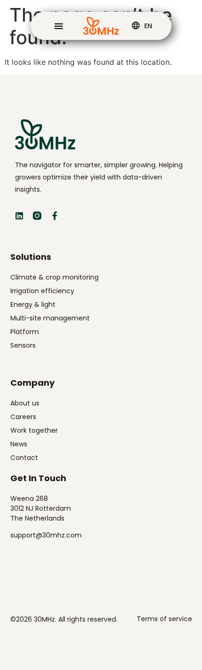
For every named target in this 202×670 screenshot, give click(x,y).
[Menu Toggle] (58, 26)
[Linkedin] (19, 215)
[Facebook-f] (55, 215)
